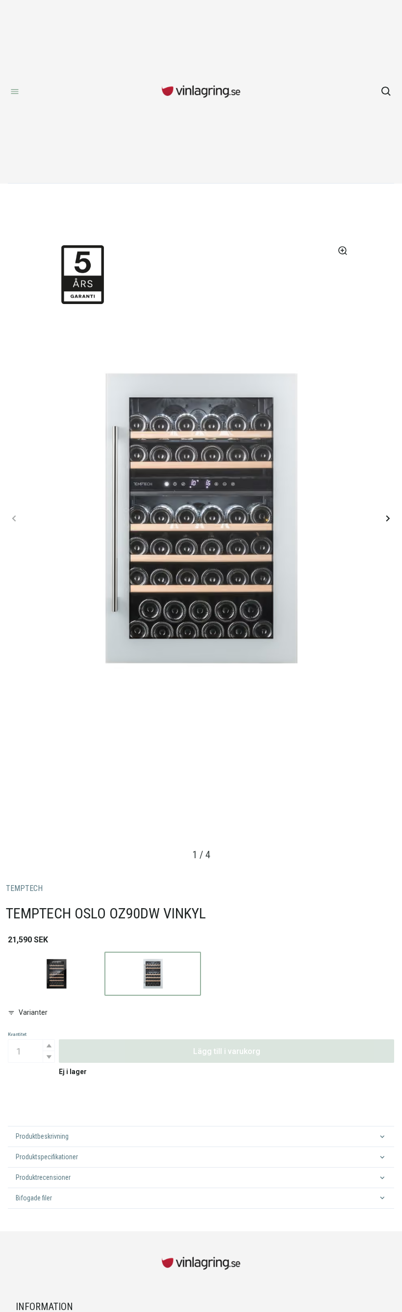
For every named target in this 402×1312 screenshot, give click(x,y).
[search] (386, 91)
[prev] (14, 518)
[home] (201, 91)
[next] (387, 518)
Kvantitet (17, 1034)
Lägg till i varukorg (226, 1051)
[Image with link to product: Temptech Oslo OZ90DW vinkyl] (152, 974)
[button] (48, 1045)
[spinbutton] (31, 1051)
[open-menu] (15, 91)
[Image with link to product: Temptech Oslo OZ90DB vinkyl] (56, 974)
